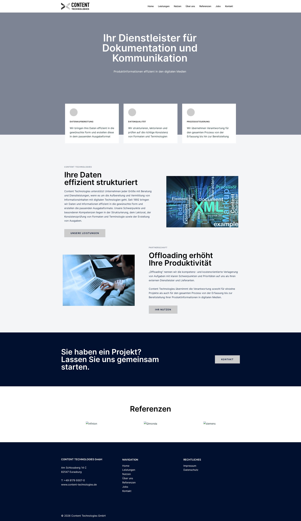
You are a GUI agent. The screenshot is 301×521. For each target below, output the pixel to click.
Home (151, 6)
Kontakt (229, 6)
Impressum (189, 465)
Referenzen (205, 6)
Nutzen (177, 6)
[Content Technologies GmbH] (75, 6)
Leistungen (163, 6)
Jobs (218, 6)
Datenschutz (190, 469)
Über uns (190, 6)
